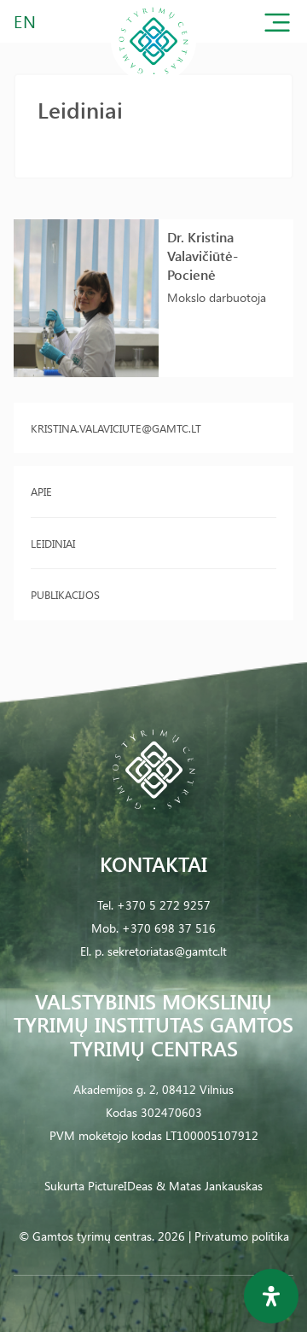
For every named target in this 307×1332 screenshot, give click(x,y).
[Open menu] (277, 26)
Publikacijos (65, 594)
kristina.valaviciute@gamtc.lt (116, 428)
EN (26, 20)
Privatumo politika (241, 1236)
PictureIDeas (120, 1186)
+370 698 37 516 (169, 928)
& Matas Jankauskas (209, 1186)
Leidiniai (53, 543)
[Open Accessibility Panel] (271, 1296)
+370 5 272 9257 (164, 905)
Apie (41, 491)
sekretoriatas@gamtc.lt (167, 951)
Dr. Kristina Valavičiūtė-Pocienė (202, 255)
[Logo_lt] (153, 80)
